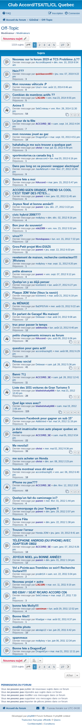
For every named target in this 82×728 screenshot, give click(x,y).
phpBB (30, 716)
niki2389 (40, 228)
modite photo (21, 627)
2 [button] (39, 45)
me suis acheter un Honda (30, 458)
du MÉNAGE (20, 303)
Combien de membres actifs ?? (33, 95)
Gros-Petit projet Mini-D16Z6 (31, 246)
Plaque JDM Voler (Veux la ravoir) (35, 292)
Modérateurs (23, 33)
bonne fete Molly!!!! (25, 605)
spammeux (19, 637)
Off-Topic (10, 28)
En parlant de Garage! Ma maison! (35, 314)
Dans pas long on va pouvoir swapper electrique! (45, 166)
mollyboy (40, 217)
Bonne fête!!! (21, 616)
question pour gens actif (28, 348)
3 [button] (44, 45)
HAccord (41, 182)
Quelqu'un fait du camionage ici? (35, 497)
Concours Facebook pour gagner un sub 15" (42, 418)
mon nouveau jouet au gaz (30, 134)
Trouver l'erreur (22, 530)
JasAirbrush (42, 169)
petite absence (22, 271)
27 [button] (62, 45)
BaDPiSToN (42, 306)
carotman (41, 608)
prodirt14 (40, 574)
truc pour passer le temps (29, 324)
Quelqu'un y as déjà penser (30, 282)
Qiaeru (57, 720)
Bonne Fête (20, 519)
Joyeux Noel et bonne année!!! (32, 204)
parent (39, 196)
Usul (38, 87)
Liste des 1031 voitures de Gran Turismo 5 (41, 387)
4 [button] (49, 45)
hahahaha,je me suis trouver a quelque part (41, 144)
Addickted (41, 421)
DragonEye (42, 137)
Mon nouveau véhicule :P (29, 84)
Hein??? (18, 71)
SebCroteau (42, 108)
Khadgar (40, 619)
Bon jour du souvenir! (27, 225)
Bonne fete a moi (23, 179)
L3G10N (40, 98)
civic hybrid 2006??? (26, 214)
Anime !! (18, 105)
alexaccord (41, 158)
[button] (28, 44)
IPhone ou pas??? (24, 482)
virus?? (17, 236)
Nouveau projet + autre (27, 581)
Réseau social (21, 361)
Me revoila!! (20, 445)
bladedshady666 (45, 390)
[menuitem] (6, 13)
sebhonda (41, 327)
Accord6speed (43, 62)
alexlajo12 (41, 630)
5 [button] (54, 45)
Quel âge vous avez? (26, 403)
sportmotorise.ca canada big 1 (33, 155)
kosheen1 (41, 285)
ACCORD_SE (43, 123)
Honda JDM (42, 533)
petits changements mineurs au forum (38, 335)
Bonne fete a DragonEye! (29, 648)
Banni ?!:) (19, 374)
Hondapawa (42, 239)
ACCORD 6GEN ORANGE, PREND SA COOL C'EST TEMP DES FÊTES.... (42, 191)
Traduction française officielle (36, 720)
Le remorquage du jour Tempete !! (35, 508)
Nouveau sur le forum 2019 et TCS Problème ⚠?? (46, 59)
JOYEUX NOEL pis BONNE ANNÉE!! (36, 557)
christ (39, 147)
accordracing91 (44, 351)
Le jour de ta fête (23, 120)
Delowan (40, 317)
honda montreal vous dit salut (32, 469)
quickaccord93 (44, 74)
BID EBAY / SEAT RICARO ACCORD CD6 (39, 592)
